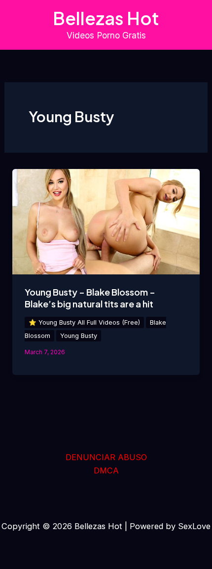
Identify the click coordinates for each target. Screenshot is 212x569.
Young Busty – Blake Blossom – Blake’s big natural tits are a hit (90, 297)
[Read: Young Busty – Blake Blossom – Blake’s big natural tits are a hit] (105, 221)
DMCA (106, 470)
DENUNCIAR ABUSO (106, 457)
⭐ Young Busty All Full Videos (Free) (84, 322)
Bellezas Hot (106, 18)
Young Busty (78, 335)
